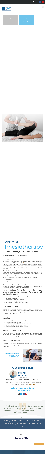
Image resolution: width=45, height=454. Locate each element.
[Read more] (32, 384)
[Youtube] (43, 2)
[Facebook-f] (40, 2)
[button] (34, 2)
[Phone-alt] (21, 394)
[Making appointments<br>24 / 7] (26, 18)
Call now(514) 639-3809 (10, 22)
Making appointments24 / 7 (26, 22)
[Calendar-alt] (19, 394)
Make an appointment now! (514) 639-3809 (22, 389)
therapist (25, 262)
